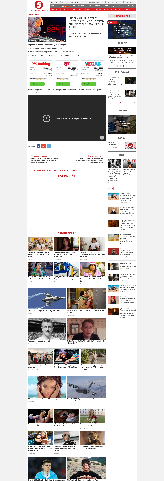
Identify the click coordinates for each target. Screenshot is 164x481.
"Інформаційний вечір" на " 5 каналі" (45, 170)
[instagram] (105, 2)
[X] (120, 2)
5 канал (63, 40)
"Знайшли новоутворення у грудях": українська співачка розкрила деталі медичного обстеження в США (126, 253)
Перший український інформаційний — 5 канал (38, 6)
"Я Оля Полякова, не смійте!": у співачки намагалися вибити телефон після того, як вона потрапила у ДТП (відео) (127, 224)
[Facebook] (102, 2)
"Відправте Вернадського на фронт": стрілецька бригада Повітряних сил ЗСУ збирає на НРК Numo (114, 97)
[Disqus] (67, 205)
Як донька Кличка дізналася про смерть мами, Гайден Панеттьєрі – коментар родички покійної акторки (128, 239)
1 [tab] (117, 66)
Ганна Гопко (75, 170)
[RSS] (134, 2)
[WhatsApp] (116, 2)
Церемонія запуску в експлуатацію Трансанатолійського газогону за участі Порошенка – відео (89, 161)
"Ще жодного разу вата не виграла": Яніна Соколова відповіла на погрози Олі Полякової (128, 277)
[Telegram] (112, 2)
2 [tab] (120, 66)
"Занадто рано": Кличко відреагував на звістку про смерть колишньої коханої (128, 288)
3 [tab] (123, 66)
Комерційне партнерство (112, 143)
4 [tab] (126, 66)
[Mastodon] (123, 2)
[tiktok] (109, 2)
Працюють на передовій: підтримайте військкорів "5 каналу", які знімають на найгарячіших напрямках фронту (115, 85)
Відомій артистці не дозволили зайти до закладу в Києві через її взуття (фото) (128, 265)
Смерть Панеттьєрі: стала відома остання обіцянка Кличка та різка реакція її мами (127, 299)
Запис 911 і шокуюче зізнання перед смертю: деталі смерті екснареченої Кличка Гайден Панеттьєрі (128, 211)
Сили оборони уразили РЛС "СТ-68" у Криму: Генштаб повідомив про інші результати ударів (121, 62)
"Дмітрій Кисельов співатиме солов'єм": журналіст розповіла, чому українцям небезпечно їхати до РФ (44, 161)
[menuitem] (54, 6)
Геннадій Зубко (64, 170)
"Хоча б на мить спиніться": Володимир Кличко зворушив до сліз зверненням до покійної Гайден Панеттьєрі (128, 197)
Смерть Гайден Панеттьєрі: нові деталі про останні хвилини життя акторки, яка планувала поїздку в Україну (128, 312)
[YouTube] (130, 2)
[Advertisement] (67, 72)
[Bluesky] (127, 2)
